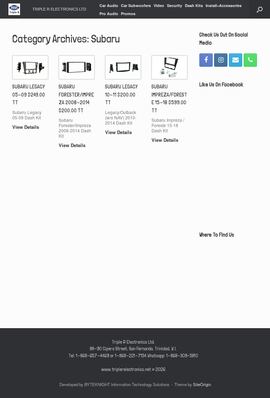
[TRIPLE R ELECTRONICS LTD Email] (235, 60)
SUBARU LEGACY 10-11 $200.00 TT (121, 95)
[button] (259, 9)
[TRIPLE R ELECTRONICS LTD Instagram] (220, 60)
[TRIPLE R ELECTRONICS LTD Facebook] (206, 60)
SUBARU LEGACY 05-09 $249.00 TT (28, 95)
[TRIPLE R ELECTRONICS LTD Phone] (250, 60)
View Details (26, 127)
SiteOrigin (202, 384)
